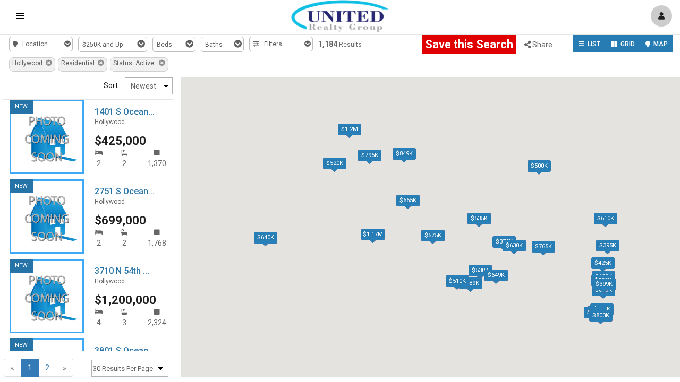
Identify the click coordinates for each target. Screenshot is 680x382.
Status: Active (136, 63)
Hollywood (29, 63)
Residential (79, 63)
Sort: (112, 85)
